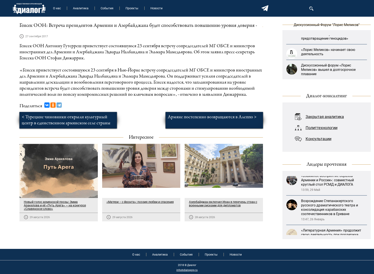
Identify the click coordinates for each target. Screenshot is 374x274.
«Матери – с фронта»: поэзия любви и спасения (140, 202)
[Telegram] (59, 105)
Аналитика (81, 8)
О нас (57, 8)
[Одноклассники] (53, 105)
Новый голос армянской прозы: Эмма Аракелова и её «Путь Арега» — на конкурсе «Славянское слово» (55, 205)
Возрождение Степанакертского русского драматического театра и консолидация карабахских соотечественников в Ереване (329, 195)
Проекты (132, 8)
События (107, 8)
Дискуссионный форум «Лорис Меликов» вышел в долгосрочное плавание (328, 62)
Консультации (318, 138)
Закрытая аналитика (325, 116)
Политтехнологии (321, 127)
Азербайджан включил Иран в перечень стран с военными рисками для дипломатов (223, 203)
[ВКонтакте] (47, 105)
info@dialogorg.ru (187, 270)
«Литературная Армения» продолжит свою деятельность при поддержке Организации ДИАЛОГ (331, 222)
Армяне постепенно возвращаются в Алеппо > (212, 117)
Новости (156, 8)
